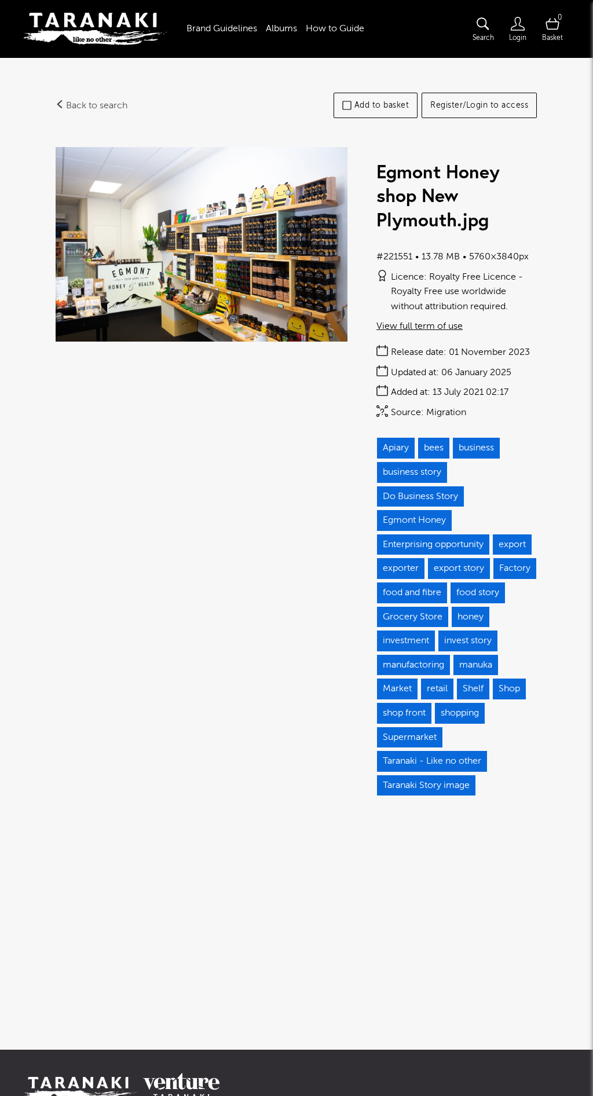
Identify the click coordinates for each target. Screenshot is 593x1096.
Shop (509, 688)
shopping (460, 713)
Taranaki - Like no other (432, 761)
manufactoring (413, 664)
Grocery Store (412, 616)
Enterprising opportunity (433, 544)
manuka (475, 664)
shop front (404, 713)
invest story (468, 640)
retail (437, 688)
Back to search (95, 105)
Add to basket (381, 105)
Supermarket (410, 737)
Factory (514, 568)
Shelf (473, 688)
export (512, 544)
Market (397, 688)
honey (470, 616)
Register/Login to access (479, 105)
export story (459, 568)
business (476, 447)
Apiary (396, 447)
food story (477, 592)
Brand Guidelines (221, 28)
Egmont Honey (414, 520)
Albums (281, 28)
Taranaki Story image (426, 785)
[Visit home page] (95, 29)
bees (434, 447)
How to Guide (335, 28)
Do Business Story (420, 496)
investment (406, 640)
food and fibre (412, 592)
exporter (401, 568)
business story (412, 472)
